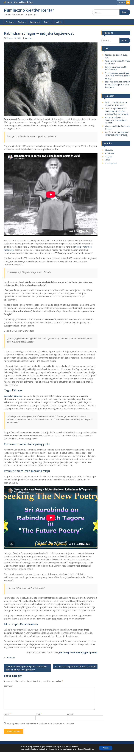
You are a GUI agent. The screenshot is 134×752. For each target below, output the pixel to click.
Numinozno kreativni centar (29, 10)
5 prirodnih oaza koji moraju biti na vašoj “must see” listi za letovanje (116, 111)
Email (38, 714)
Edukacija (22, 22)
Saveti (46, 22)
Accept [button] (105, 748)
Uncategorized (111, 163)
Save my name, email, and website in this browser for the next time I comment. (40, 723)
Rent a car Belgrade (113, 117)
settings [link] (90, 749)
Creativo (28, 38)
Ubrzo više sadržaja (23, 2)
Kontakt (58, 22)
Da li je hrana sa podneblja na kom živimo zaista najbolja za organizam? (26, 668)
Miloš (107, 102)
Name (7, 714)
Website (70, 714)
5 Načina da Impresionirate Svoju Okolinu (75, 666)
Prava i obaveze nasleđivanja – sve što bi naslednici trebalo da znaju (117, 76)
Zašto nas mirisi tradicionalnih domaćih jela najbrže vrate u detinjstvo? (117, 85)
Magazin (108, 156)
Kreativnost (35, 22)
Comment (8, 686)
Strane (122, 2)
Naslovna (10, 22)
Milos (107, 126)
